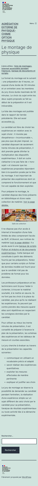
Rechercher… (7, 436)
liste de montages (23, 66)
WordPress (26, 477)
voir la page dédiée (20, 242)
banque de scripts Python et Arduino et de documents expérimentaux (19, 249)
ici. (13, 122)
